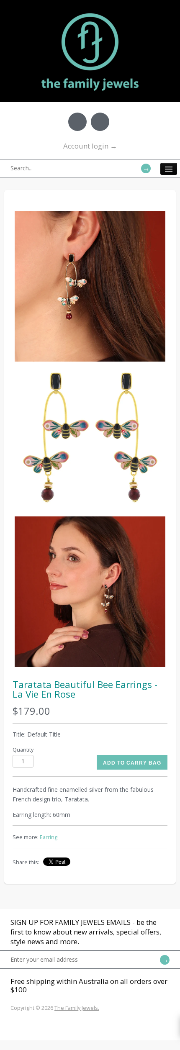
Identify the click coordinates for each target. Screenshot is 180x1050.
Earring (48, 837)
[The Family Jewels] (90, 12)
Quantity (23, 749)
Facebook (77, 122)
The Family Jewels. (76, 1007)
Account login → (90, 146)
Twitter (100, 122)
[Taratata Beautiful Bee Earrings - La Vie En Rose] (90, 286)
